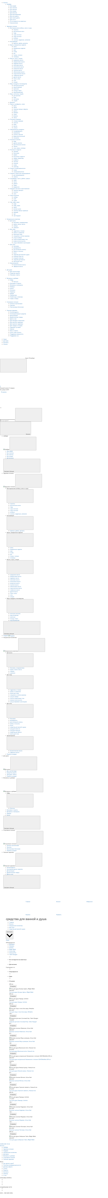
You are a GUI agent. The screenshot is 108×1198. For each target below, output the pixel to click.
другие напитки (18, 143)
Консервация (13, 41)
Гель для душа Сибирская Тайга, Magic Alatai (21, 1140)
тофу (15, 33)
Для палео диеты (15, 18)
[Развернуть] (23, 443)
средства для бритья (19, 259)
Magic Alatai (12, 949)
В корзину (3, 392)
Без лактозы (13, 9)
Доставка (5, 341)
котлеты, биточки (18, 134)
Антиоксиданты (14, 312)
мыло (15, 253)
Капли (12, 288)
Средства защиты (15, 273)
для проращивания (19, 175)
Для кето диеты (14, 16)
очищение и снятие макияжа (21, 236)
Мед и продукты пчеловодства (18, 84)
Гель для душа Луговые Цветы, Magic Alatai (21, 992)
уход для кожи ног (18, 256)
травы (15, 185)
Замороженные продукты (17, 129)
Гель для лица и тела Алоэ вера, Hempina (21, 1012)
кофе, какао (17, 205)
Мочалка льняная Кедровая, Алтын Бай (20, 1110)
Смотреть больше (9, 471)
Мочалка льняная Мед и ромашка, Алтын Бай (22, 1041)
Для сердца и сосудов (16, 325)
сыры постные (17, 35)
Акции (5, 339)
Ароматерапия (14, 263)
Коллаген (12, 290)
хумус (15, 180)
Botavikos (11, 944)
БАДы (11, 280)
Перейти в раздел (12, 754)
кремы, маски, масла (19, 224)
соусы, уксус (17, 78)
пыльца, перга (17, 90)
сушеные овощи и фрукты (21, 109)
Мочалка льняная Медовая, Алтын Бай (20, 1120)
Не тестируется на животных (18, 21)
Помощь (5, 1173)
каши (15, 124)
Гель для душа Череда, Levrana (18, 1002)
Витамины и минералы (16, 285)
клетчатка (16, 99)
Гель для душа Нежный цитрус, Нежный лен (21, 1071)
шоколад (16, 166)
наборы (16, 226)
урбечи (15, 183)
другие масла (17, 77)
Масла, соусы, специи (16, 58)
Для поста (13, 19)
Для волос (13, 221)
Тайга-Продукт (13, 954)
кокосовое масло (18, 65)
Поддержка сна (14, 336)
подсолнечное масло (19, 73)
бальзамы (16, 246)
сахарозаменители (19, 171)
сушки (15, 200)
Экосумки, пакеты (15, 275)
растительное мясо (19, 31)
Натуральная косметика (13, 219)
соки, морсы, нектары (19, 148)
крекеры (16, 112)
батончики (16, 153)
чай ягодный (17, 215)
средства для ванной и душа (21, 254)
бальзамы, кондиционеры (21, 222)
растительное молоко (19, 144)
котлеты (16, 192)
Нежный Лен (12, 953)
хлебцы (16, 197)
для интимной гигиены (20, 249)
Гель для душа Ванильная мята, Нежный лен (21, 1051)
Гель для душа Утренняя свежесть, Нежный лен (22, 1090)
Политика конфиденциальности (12, 1165)
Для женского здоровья (16, 322)
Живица (12, 286)
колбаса (16, 38)
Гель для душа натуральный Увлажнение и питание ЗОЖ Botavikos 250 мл (30, 1059)
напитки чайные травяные (21, 210)
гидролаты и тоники (19, 231)
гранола (16, 122)
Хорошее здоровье (12, 310)
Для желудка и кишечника (17, 320)
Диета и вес (13, 319)
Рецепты (5, 1170)
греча (15, 46)
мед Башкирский (18, 92)
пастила (16, 161)
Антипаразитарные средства (18, 314)
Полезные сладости (15, 150)
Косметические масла (20, 265)
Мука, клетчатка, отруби (16, 94)
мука (15, 97)
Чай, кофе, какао (14, 202)
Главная (11, 922)
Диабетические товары (16, 317)
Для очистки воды (15, 271)
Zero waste (13, 6)
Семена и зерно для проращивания (20, 173)
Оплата (5, 344)
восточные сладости (19, 156)
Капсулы (16, 281)
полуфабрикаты (18, 131)
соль (15, 80)
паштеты (16, 29)
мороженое (17, 133)
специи (15, 82)
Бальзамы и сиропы (15, 283)
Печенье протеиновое (16, 303)
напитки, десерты (18, 190)
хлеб (15, 199)
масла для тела (18, 261)
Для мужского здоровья (16, 324)
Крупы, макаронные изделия (18, 45)
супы (15, 193)
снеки (15, 114)
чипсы (15, 117)
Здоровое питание (12, 26)
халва (15, 165)
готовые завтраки (18, 121)
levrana (11, 947)
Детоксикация (14, 315)
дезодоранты (17, 248)
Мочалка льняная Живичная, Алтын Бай (20, 1031)
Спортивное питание (12, 302)
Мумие (12, 293)
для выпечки (17, 95)
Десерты (12, 102)
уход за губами (18, 237)
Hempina (11, 946)
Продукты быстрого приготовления (19, 188)
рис (14, 53)
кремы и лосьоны (18, 251)
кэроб (15, 207)
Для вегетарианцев (15, 14)
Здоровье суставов (15, 327)
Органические (14, 23)
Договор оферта (7, 1167)
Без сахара (13, 11)
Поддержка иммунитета (16, 334)
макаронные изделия (19, 48)
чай (14, 214)
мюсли (15, 126)
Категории (9, 932)
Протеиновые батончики (17, 307)
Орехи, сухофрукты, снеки (17, 104)
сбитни (15, 146)
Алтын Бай (12, 951)
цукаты (15, 111)
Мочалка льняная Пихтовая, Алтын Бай (20, 1130)
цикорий (16, 212)
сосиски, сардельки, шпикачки (22, 40)
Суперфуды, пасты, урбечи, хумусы (20, 178)
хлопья (15, 128)
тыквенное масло (18, 75)
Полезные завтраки (15, 119)
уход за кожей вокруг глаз (21, 239)
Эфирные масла (18, 266)
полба (15, 51)
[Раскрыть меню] (0, 407)
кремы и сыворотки (19, 232)
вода (15, 141)
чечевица (16, 56)
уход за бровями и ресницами (22, 243)
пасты (15, 182)
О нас (5, 1175)
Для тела (12, 244)
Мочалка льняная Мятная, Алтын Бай (19, 1080)
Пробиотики (13, 295)
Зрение (12, 329)
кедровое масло (18, 63)
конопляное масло (19, 67)
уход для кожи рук (18, 258)
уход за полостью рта (19, 241)
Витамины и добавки (12, 278)
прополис (16, 89)
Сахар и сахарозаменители (17, 168)
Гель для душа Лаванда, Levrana (18, 1100)
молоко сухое (17, 209)
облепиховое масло (19, 72)
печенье (16, 163)
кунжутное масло (18, 68)
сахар (15, 170)
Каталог (5, 2)
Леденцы (12, 292)
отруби (15, 100)
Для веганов (13, 13)
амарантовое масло (19, 62)
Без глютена (13, 7)
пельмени (16, 138)
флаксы (16, 116)
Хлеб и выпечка (14, 195)
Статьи (5, 1168)
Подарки (5, 1150)
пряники (16, 151)
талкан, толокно (18, 55)
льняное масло (18, 70)
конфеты (16, 160)
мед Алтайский (18, 87)
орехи (15, 107)
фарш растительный (19, 136)
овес (15, 50)
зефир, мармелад (18, 158)
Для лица (12, 229)
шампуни (16, 227)
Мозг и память (14, 330)
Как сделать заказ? (8, 1163)
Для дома (9, 270)
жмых (15, 106)
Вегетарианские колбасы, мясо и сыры (21, 28)
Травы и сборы (14, 298)
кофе (15, 204)
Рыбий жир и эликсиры (16, 297)
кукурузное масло (18, 60)
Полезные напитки (15, 139)
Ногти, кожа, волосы (15, 332)
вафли (15, 155)
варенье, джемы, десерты (21, 43)
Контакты (5, 342)
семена (16, 177)
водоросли (16, 187)
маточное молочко (19, 85)
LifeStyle (9, 4)
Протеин (12, 305)
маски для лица (18, 234)
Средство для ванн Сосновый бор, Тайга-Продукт (23, 1021)
